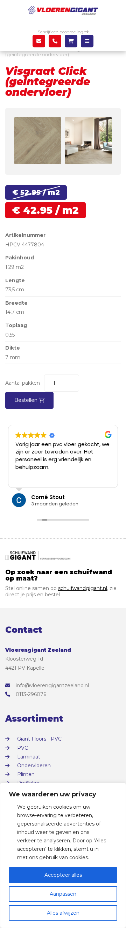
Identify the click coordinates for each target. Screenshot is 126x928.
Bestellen (26, 400)
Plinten (26, 774)
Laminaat (28, 757)
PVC (22, 748)
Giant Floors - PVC (39, 739)
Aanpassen (63, 894)
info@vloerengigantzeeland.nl (52, 685)
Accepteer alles (63, 875)
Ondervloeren (34, 765)
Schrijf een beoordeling (61, 31)
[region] (63, 855)
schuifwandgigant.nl (82, 588)
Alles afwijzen (63, 913)
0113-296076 (31, 694)
